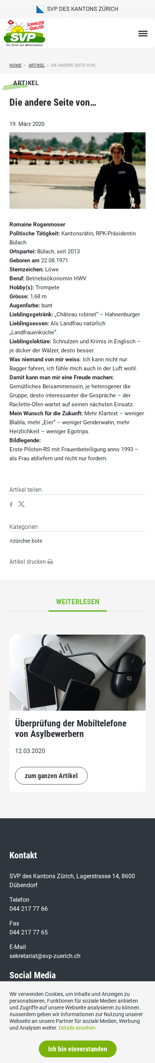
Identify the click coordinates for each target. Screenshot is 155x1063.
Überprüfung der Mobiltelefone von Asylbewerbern (70, 728)
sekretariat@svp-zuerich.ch (45, 956)
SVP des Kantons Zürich (81, 9)
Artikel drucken (28, 561)
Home (15, 65)
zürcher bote (27, 541)
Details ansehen (77, 1028)
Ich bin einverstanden (77, 1049)
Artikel (37, 65)
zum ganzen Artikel (51, 776)
